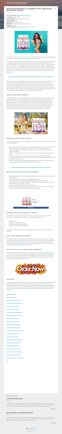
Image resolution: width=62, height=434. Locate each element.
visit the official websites (47, 252)
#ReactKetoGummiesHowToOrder (14, 339)
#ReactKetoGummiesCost (12, 306)
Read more (53, 409)
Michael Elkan (34, 430)
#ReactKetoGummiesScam (13, 345)
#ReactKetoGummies (11, 297)
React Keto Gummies (24, 15)
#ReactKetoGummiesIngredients (14, 312)
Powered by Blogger (32, 428)
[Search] (57, 3)
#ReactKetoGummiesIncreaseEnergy (15, 358)
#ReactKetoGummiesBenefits (13, 327)
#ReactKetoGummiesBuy (12, 318)
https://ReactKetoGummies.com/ (26, 27)
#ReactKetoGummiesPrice (12, 309)
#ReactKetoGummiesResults (13, 324)
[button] (55, 9)
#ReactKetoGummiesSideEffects (14, 303)
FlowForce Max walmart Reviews (14, 398)
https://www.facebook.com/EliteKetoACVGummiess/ (19, 412)
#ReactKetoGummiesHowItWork (14, 352)
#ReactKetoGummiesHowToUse (14, 315)
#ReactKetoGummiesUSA (12, 333)
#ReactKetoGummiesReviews (13, 300)
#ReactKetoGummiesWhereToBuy (14, 330)
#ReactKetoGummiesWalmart (13, 355)
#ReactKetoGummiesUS (12, 336)
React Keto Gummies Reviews (17, 3)
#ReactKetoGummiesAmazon (13, 348)
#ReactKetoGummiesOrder (13, 321)
